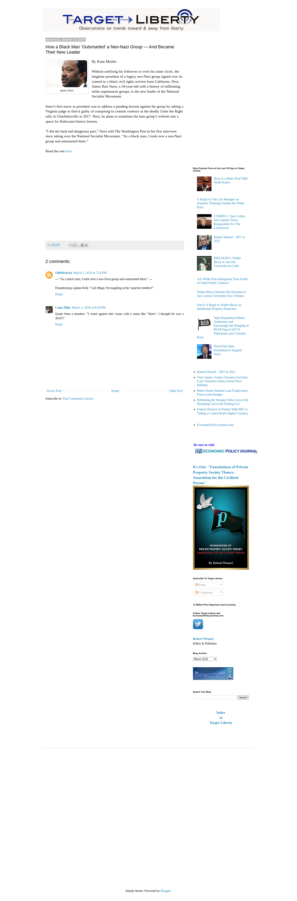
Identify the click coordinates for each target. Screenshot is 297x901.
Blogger (166, 891)
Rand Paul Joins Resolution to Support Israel (228, 350)
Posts (201, 585)
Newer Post (53, 391)
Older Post (176, 391)
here (68, 151)
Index (220, 712)
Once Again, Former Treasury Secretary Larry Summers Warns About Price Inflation (222, 381)
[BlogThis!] (75, 245)
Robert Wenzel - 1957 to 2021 (216, 372)
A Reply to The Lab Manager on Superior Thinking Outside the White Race (220, 203)
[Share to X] (79, 245)
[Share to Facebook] (82, 245)
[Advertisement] (114, 195)
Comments (205, 592)
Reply (59, 294)
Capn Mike (63, 307)
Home (115, 391)
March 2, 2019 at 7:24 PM (90, 272)
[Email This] (71, 245)
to (220, 718)
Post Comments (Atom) (78, 398)
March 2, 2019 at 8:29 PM (88, 307)
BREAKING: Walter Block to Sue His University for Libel (227, 261)
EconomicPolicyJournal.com (215, 425)
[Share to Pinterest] (86, 245)
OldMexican (63, 272)
